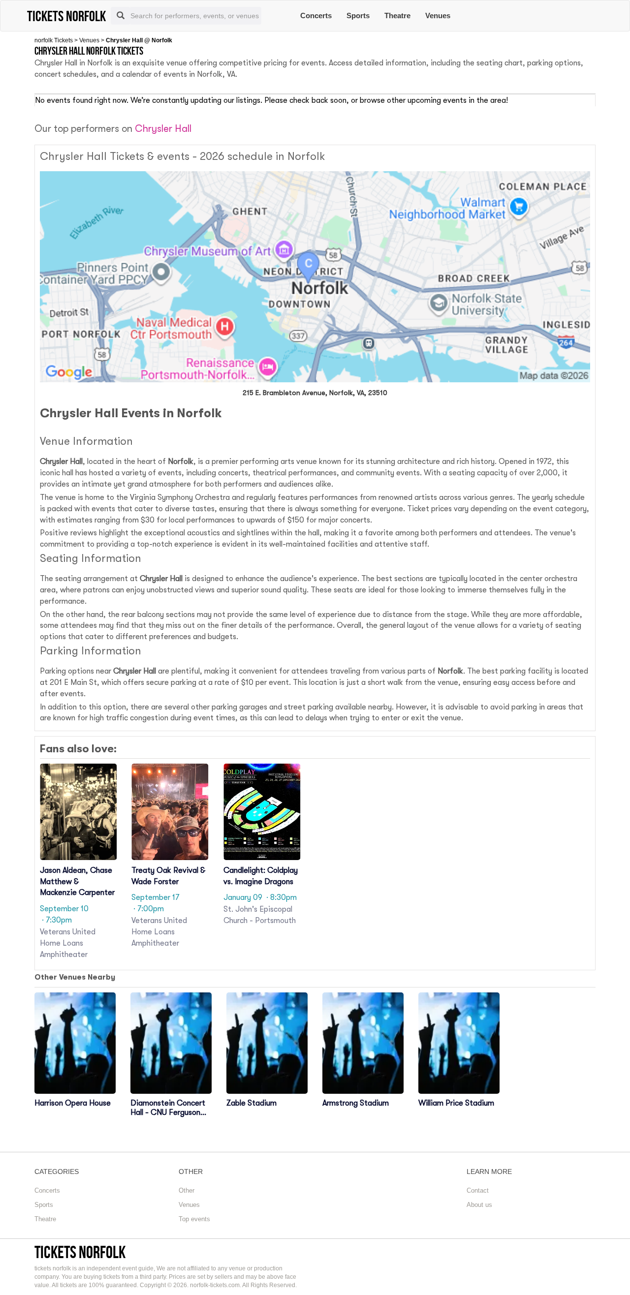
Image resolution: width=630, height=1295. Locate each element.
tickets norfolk (80, 1252)
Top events (194, 1219)
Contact (478, 1190)
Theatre (397, 15)
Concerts (316, 15)
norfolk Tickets (53, 40)
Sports (358, 15)
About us (479, 1204)
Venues (437, 15)
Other (186, 1190)
